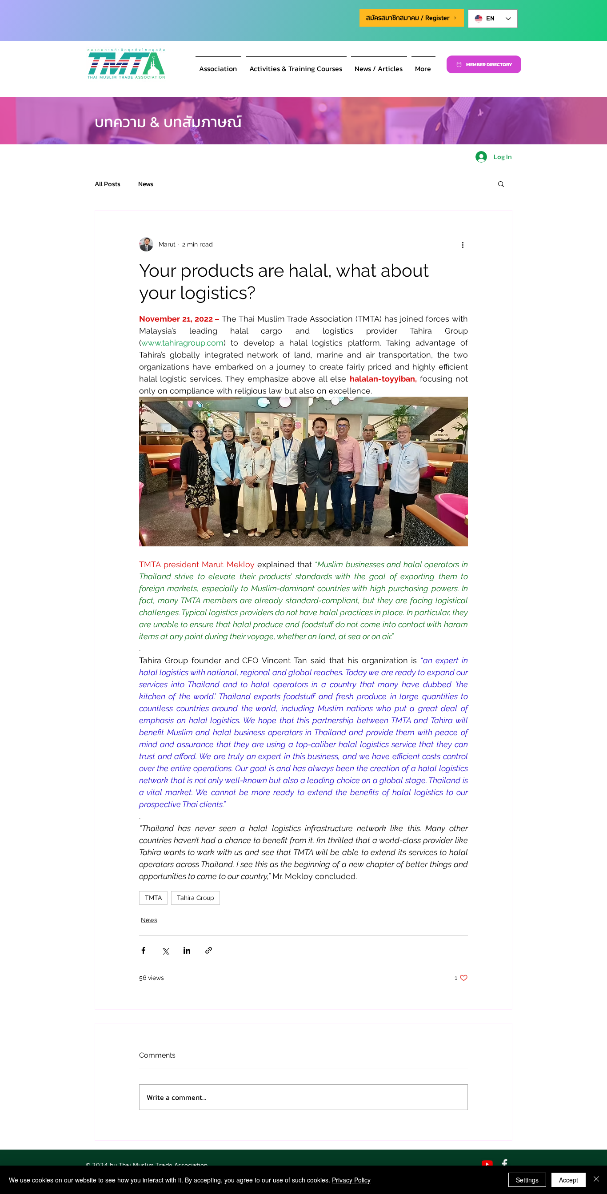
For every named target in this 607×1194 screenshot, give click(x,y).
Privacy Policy (351, 1179)
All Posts (107, 183)
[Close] (596, 1180)
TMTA (153, 897)
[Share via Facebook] (143, 950)
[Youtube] (487, 1164)
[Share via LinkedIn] (187, 950)
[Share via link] (208, 950)
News (145, 183)
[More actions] (462, 244)
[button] (218, 64)
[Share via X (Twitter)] (165, 950)
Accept (568, 1179)
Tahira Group (195, 897)
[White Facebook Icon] (504, 1164)
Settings (527, 1179)
